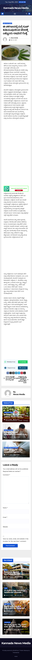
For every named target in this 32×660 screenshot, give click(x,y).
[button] (26, 14)
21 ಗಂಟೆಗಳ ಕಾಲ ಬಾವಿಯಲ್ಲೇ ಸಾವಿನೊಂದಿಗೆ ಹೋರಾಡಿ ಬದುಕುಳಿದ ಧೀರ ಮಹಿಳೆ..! (14, 592)
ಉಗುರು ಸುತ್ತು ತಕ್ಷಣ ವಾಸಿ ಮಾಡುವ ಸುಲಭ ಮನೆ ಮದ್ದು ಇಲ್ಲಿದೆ (11, 378)
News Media (14, 38)
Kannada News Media (16, 8)
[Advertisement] (16, 137)
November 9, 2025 (11, 629)
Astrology (7, 604)
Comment (6, 475)
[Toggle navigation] (15, 14)
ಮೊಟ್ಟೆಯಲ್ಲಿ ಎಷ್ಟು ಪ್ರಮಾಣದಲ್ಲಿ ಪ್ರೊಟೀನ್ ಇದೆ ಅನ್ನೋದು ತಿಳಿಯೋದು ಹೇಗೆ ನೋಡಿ (21, 379)
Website (5, 527)
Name (5, 508)
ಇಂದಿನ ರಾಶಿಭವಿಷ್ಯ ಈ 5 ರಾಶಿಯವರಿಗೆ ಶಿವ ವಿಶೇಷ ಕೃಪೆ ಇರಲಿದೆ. (14, 608)
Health (6, 447)
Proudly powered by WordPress (10, 650)
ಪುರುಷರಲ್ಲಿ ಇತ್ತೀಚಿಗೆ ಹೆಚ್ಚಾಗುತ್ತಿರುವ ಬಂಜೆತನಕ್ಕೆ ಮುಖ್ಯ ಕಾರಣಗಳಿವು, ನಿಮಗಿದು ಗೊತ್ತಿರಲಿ (15, 434)
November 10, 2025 (12, 611)
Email (5, 517)
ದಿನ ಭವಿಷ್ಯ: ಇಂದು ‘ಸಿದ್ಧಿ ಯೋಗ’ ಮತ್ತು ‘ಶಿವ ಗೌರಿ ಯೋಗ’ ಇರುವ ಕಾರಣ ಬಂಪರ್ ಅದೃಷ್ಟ (15, 626)
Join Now (23, 361)
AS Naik (17, 419)
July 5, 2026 (10, 577)
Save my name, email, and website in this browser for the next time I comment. (15, 540)
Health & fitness (7, 23)
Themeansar (16, 652)
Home (16, 656)
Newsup (26, 650)
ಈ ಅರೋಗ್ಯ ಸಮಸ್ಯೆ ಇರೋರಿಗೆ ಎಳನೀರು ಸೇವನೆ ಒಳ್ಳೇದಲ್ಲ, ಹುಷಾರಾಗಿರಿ (14, 416)
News (6, 569)
